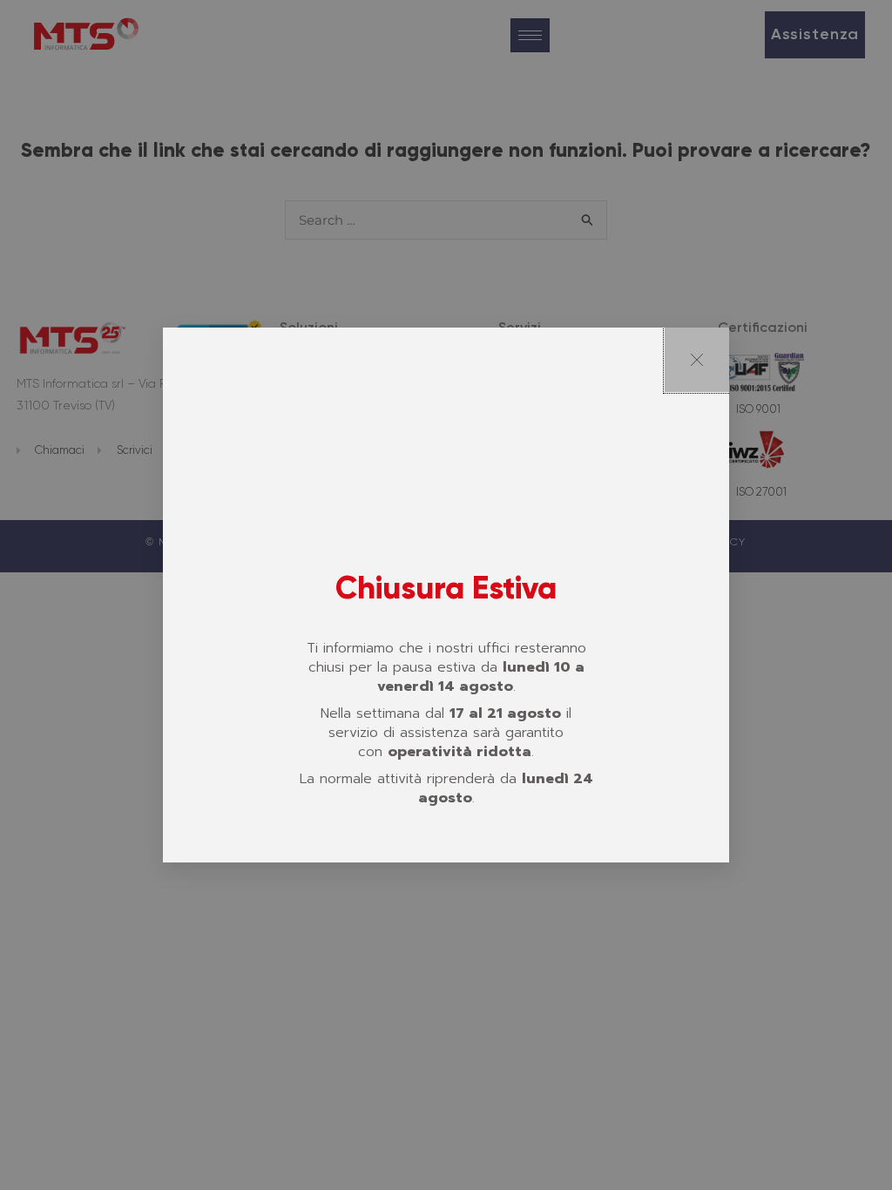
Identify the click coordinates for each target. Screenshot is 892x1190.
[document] (446, 595)
